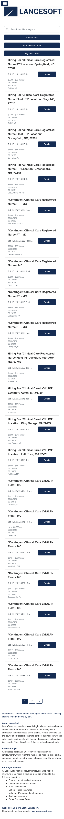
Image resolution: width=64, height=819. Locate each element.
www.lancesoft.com (42, 811)
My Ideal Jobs (32, 53)
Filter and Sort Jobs (32, 45)
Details (47, 74)
